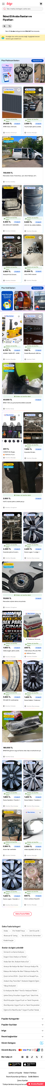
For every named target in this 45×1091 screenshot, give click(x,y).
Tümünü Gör (37, 61)
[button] (3, 3)
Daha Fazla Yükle (22, 914)
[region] (23, 73)
